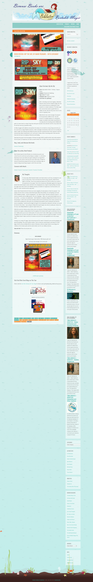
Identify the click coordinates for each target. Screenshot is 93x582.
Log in (68, 554)
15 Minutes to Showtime (71, 290)
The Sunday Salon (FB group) (72, 486)
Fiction (33, 318)
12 (73, 120)
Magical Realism (47, 318)
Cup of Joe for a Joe (70, 93)
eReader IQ (69, 483)
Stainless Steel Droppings (72, 527)
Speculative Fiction (54, 318)
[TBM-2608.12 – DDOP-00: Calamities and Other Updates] (72, 412)
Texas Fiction (16, 319)
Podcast (67, 24)
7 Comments (29, 321)
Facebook (35, 170)
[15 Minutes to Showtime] (73, 298)
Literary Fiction (41, 318)
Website (16, 170)
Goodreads (21, 146)
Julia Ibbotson (69, 461)
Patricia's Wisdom (70, 516)
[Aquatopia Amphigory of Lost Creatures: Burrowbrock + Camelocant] (73, 232)
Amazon (16, 146)
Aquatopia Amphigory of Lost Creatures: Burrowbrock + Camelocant (72, 216)
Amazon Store (69, 481)
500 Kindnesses (70, 90)
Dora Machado (70, 456)
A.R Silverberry (70, 453)
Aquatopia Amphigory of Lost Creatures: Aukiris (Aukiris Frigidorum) (72, 252)
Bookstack (69, 506)
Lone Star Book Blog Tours (33, 319)
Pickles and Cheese (70, 519)
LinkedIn (30, 170)
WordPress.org (70, 562)
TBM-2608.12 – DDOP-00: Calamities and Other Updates (72, 398)
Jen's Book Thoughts (71, 511)
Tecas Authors (24, 321)
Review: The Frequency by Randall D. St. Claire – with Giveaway (72, 178)
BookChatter (69, 500)
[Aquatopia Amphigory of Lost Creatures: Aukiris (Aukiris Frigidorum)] (73, 268)
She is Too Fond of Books (72, 524)
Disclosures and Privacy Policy (71, 26)
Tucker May (69, 151)
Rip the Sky (56, 319)
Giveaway (36, 318)
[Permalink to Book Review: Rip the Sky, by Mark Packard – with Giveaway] (38, 50)
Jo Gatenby (69, 139)
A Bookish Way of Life (71, 495)
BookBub (40, 170)
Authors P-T (16, 318)
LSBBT (48, 319)
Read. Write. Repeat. (71, 522)
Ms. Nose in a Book (71, 514)
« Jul (68, 130)
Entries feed (69, 557)
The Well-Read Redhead (71, 532)
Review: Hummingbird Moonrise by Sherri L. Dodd (73, 159)
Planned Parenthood (71, 104)
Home (78, 24)
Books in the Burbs (70, 503)
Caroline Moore (57, 580)
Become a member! (71, 40)
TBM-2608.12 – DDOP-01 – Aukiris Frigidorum (73, 359)
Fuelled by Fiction (70, 508)
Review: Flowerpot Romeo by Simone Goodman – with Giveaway (72, 197)
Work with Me (59, 24)
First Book (69, 96)
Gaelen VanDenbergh (71, 458)
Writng (72, 24)
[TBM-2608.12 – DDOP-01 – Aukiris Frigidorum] (73, 374)
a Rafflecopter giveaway (38, 275)
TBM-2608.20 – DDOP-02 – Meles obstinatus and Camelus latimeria (72, 323)
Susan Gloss (69, 469)
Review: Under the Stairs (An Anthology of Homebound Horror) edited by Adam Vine (72, 190)
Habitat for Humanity (71, 98)
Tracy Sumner (69, 472)
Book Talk (21, 318)
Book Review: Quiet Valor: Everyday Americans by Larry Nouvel (72, 147)
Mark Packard (51, 319)
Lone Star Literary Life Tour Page (28, 283)
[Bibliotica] (46, 22)
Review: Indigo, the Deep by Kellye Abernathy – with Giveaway (72, 184)
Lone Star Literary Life (42, 319)
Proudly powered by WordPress (38, 580)
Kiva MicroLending (70, 101)
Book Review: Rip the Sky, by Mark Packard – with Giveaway (36, 54)
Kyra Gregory (69, 464)
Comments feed (70, 560)
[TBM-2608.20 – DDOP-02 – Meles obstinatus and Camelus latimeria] (73, 338)
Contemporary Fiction (27, 318)
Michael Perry (70, 467)
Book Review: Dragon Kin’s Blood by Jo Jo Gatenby (72, 141)
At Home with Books (71, 498)
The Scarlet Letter (70, 530)
